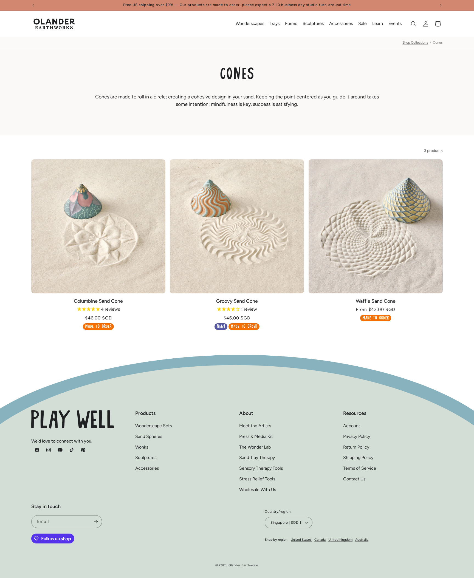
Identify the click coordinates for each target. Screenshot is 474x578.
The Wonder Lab (255, 447)
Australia (361, 540)
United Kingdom (340, 540)
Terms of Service (359, 468)
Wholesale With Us (257, 489)
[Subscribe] (96, 521)
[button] (250, 24)
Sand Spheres (148, 436)
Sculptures (145, 457)
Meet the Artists (255, 425)
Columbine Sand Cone (98, 301)
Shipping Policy (358, 457)
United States (301, 540)
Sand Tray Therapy (257, 457)
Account (351, 425)
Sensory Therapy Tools (261, 468)
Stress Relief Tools (257, 478)
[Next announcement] (441, 5)
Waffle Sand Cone (376, 301)
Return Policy (356, 447)
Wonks (141, 447)
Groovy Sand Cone (237, 301)
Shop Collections (415, 42)
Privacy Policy (356, 436)
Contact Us (354, 478)
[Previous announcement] (33, 5)
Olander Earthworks (243, 565)
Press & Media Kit (256, 436)
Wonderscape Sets (153, 425)
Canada (320, 540)
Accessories (147, 468)
